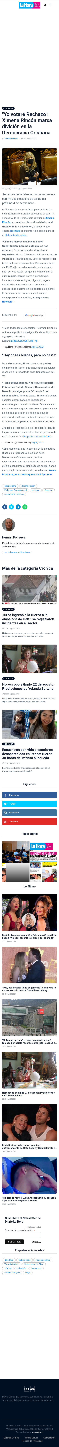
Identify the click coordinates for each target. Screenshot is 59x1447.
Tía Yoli (7, 1268)
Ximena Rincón (28, 486)
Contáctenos (49, 1437)
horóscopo (36, 1268)
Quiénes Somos (11, 1437)
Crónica (46, 568)
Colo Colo (8, 1260)
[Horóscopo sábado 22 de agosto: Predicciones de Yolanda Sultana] (29, 659)
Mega (27, 1272)
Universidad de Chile (33, 1264)
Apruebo (48, 490)
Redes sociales (43, 1260)
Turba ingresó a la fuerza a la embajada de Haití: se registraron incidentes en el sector (28, 619)
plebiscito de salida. (16, 235)
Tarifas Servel (31, 1437)
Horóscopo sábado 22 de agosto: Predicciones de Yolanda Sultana (28, 686)
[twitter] (11, 506)
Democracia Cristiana (14, 494)
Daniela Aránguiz (12, 1272)
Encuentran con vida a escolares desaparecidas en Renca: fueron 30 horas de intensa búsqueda (27, 754)
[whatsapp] (24, 506)
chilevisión (21, 1268)
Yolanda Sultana (11, 1264)
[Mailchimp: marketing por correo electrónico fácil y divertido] (36, 1244)
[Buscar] (50, 5)
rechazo (35, 490)
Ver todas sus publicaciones (17, 552)
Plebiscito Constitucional (15, 490)
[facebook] (4, 506)
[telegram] (18, 506)
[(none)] (8, 524)
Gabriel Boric (10, 486)
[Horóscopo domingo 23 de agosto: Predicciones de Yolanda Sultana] (29, 1070)
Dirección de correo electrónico (20, 1230)
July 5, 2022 (37, 347)
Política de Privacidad (32, 1441)
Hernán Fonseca (11, 139)
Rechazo (15, 230)
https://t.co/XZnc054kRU (37, 436)
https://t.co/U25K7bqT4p (23, 340)
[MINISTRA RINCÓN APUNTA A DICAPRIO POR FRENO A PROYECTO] (34, 861)
